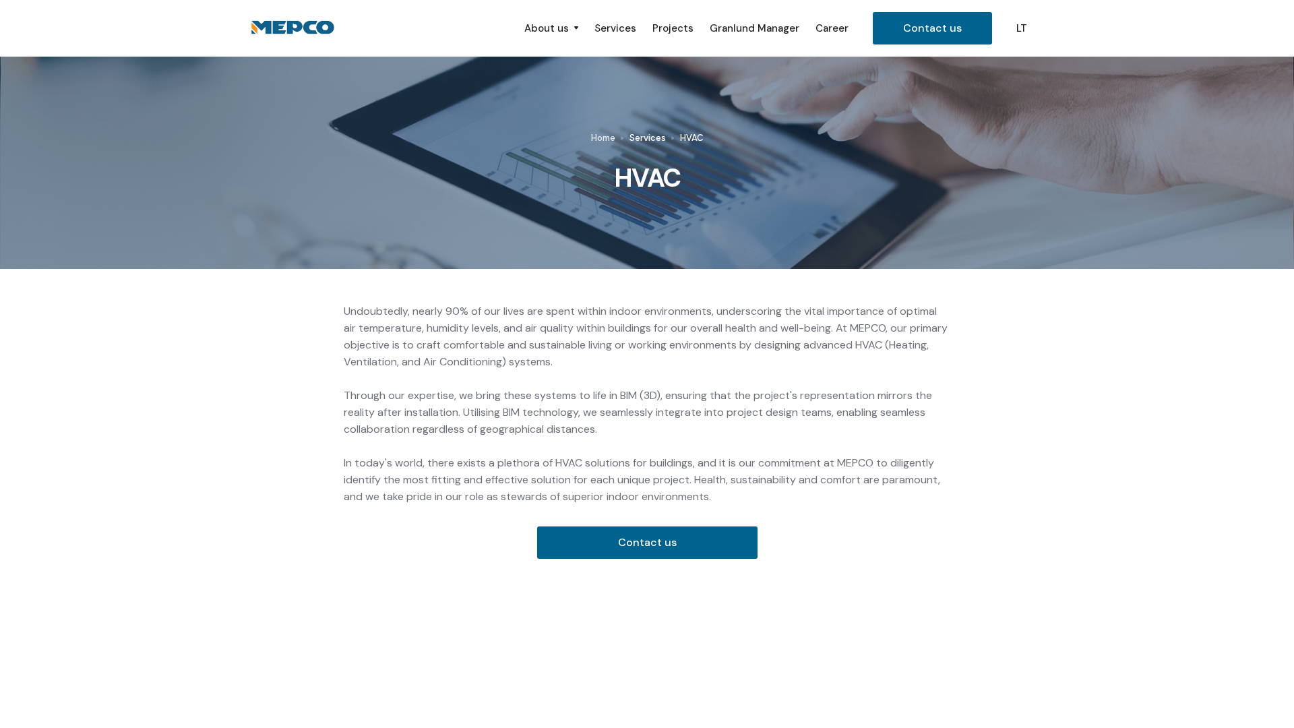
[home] (379, 28)
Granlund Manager (754, 28)
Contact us (932, 28)
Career (832, 28)
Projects (673, 28)
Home (603, 138)
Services (615, 28)
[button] (551, 28)
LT (1021, 28)
